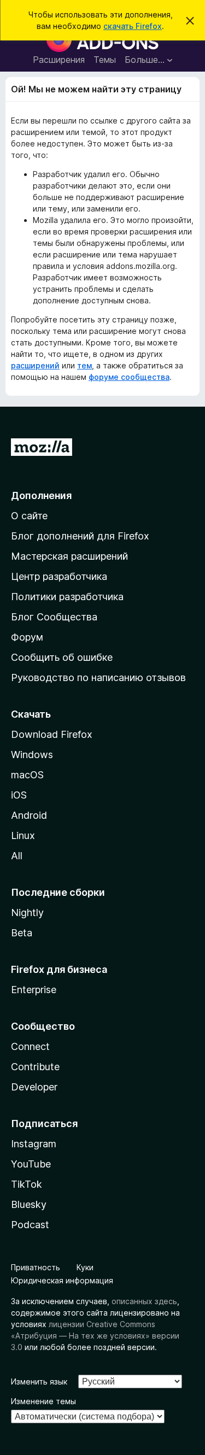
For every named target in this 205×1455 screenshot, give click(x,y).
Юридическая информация (62, 1280)
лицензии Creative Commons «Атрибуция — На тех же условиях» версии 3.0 (95, 1335)
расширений (35, 365)
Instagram (33, 1143)
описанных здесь (144, 1301)
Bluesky (28, 1204)
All (16, 855)
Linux (23, 835)
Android (29, 815)
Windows (32, 754)
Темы (104, 59)
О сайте (29, 515)
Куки (85, 1267)
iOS (19, 795)
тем (84, 365)
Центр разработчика (59, 576)
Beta (21, 932)
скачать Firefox (132, 26)
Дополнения (41, 495)
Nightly (27, 912)
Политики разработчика (67, 596)
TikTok (26, 1184)
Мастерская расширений (69, 556)
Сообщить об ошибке (62, 657)
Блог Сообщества (54, 617)
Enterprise (33, 989)
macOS (27, 775)
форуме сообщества (129, 377)
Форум (27, 637)
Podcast (30, 1224)
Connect (30, 1046)
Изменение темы (43, 1401)
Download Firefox (51, 734)
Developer (34, 1087)
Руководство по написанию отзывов (98, 677)
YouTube (31, 1164)
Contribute (35, 1066)
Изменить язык (39, 1381)
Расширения (59, 59)
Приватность (35, 1267)
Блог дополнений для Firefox (80, 536)
